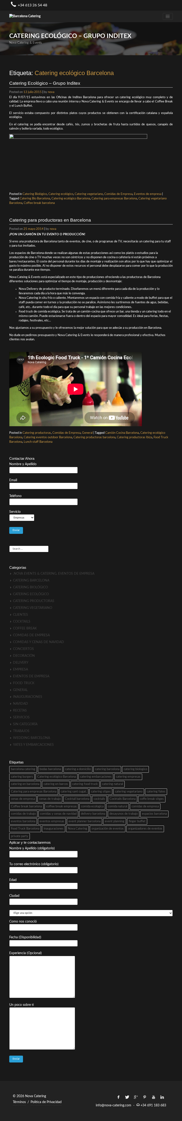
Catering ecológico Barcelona (70, 198)
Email (13, 480)
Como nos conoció (23, 921)
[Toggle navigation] (168, 16)
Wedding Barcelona (31, 738)
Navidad (20, 703)
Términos (19, 1102)
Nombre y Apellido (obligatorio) (32, 848)
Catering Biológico (35, 194)
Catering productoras (37, 432)
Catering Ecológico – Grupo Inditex (44, 83)
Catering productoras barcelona (94, 437)
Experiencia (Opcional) (25, 953)
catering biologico (135, 769)
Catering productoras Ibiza (134, 437)
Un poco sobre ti (21, 1005)
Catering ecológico (60, 194)
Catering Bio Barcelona (35, 198)
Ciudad (14, 896)
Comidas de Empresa (118, 194)
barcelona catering (23, 769)
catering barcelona (107, 769)
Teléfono (15, 496)
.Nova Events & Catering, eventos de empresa (53, 573)
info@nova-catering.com (113, 1105)
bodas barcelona (50, 769)
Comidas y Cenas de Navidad (38, 642)
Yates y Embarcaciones (33, 744)
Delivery (20, 662)
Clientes (20, 614)
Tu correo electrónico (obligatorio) (34, 864)
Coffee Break (25, 628)
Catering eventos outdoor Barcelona (48, 437)
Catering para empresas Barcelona (114, 198)
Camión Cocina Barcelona (122, 432)
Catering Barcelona (31, 580)
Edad (13, 880)
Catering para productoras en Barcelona (50, 220)
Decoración (24, 655)
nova (51, 92)
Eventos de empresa (147, 194)
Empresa (20, 669)
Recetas (20, 710)
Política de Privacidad (46, 1102)
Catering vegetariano (89, 194)
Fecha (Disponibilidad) (25, 937)
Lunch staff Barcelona (38, 441)
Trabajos (21, 731)
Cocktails (21, 621)
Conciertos (23, 649)
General (87, 432)
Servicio (15, 512)
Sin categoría (25, 724)
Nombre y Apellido (22, 464)
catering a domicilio (78, 769)
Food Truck (23, 683)
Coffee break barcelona (39, 203)
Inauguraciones (27, 697)
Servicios (21, 717)
